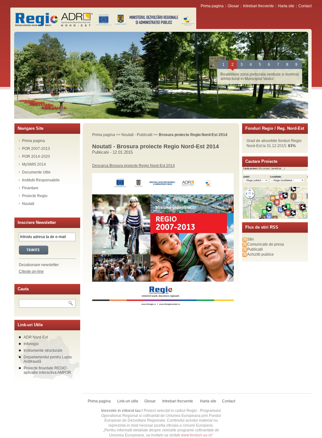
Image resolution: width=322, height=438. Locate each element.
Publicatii (255, 249)
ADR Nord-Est (36, 337)
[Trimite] (47, 250)
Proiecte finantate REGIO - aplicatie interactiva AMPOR (47, 370)
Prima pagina (212, 6)
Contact (305, 6)
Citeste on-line (31, 271)
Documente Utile (36, 172)
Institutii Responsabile (41, 180)
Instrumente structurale (43, 350)
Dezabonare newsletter (39, 265)
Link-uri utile (127, 401)
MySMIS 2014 (34, 164)
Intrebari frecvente (258, 6)
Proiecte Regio (34, 196)
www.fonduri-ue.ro (196, 435)
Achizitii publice (260, 254)
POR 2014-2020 (36, 156)
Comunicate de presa (265, 244)
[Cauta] (70, 303)
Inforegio (31, 344)
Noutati (28, 204)
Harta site (286, 6)
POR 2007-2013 (36, 148)
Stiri (250, 239)
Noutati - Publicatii (137, 135)
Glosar (233, 6)
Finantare (30, 188)
